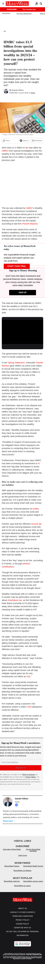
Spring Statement (16, 362)
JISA (29, 707)
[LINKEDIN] (17, 804)
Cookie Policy (22, 926)
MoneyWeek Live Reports (22, 873)
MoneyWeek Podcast (11, 868)
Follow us (26, 140)
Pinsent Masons (30, 224)
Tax (5, 31)
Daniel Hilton (18, 90)
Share (8, 140)
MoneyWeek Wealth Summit (33, 868)
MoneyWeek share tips (12, 884)
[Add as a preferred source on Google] (22, 946)
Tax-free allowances (24, 13)
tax (27, 147)
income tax (36, 524)
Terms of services (28, 774)
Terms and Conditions (22, 918)
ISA (28, 676)
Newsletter (38, 140)
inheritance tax (15, 600)
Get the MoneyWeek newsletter (33, 852)
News (33, 93)
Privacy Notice (31, 777)
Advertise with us (22, 930)
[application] (22, 331)
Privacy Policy (22, 922)
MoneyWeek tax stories (22, 888)
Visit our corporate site (34, 957)
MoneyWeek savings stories (33, 884)
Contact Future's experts (22, 915)
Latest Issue (22, 858)
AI (39, 463)
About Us (22, 911)
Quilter (36, 509)
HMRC (5, 151)
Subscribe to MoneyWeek (12, 852)
